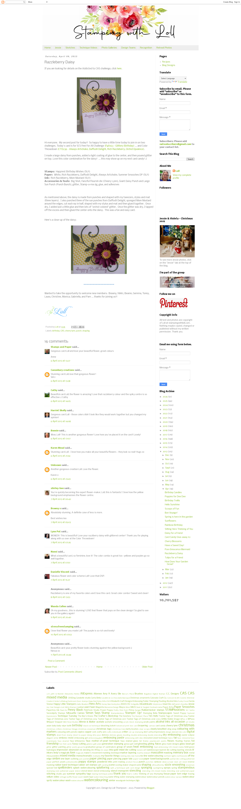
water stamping (127, 777)
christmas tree (118, 729)
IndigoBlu (135, 704)
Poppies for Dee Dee (175, 496)
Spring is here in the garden (179, 517)
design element (172, 732)
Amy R (106, 694)
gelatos (89, 744)
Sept (168, 468)
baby (54, 726)
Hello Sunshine (172, 504)
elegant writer (52, 738)
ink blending (85, 750)
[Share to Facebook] (80, 327)
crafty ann (101, 732)
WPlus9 (191, 719)
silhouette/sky (158, 765)
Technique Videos (88, 48)
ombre (56, 758)
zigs (137, 780)
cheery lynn (70, 331)
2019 (165, 426)
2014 (165, 447)
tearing (95, 774)
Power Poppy (106, 710)
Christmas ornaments (140, 698)
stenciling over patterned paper (180, 771)
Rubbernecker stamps (153, 710)
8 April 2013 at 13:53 (60, 597)
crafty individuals (114, 732)
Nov (167, 459)
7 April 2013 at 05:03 (61, 522)
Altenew (98, 694)
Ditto (104, 701)
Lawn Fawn (89, 707)
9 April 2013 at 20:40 (61, 617)
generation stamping (112, 744)
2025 (165, 401)
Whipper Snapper (55, 722)
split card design (133, 768)
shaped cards (135, 765)
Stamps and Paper (61, 347)
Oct (167, 464)
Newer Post (51, 667)
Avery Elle (116, 694)
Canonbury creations (62, 370)
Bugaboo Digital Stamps (154, 694)
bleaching (105, 726)
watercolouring (96, 780)
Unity (164, 719)
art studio (190, 722)
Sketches (70, 48)
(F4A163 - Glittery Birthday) (119, 146)
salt (99, 765)
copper (88, 732)
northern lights (170, 756)
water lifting (113, 777)
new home (135, 756)
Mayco (122, 707)
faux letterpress (77, 741)
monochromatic (84, 756)
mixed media (67, 755)
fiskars (170, 741)
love (72, 752)
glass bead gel (187, 744)
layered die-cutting (167, 750)
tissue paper (170, 774)
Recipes (166, 62)
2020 (165, 422)
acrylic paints (149, 722)
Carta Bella (96, 698)
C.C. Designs (172, 694)
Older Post (147, 667)
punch (79, 331)
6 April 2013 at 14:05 (61, 401)
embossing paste (113, 737)
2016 (165, 439)
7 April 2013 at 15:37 (60, 580)
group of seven (124, 747)
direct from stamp (64, 735)
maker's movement (93, 753)
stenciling (135, 770)
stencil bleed (87, 771)
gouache (81, 747)
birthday (56, 331)
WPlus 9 (183, 719)
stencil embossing (101, 771)
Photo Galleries (109, 48)
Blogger (151, 788)
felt (140, 741)
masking (168, 753)
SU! (187, 710)
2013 (165, 451)
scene (112, 765)
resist (184, 762)
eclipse (191, 735)
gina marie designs (170, 744)
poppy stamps (87, 761)
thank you (120, 773)
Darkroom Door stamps (78, 701)
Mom (128, 707)
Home (48, 48)
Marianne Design (111, 707)
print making (119, 762)
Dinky (99, 701)
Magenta (100, 707)
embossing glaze (95, 738)
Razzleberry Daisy (174, 553)
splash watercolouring (84, 768)
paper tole (127, 759)
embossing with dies (134, 738)
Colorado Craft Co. (158, 698)
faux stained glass (129, 741)
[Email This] (72, 327)
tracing (191, 774)
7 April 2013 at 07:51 (60, 563)
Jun (167, 480)
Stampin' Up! (133, 713)
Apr (167, 489)
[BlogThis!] (75, 327)
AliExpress (86, 693)
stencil (77, 771)
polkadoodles (72, 762)
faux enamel (63, 741)
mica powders (53, 756)
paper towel (138, 759)
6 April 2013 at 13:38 (60, 381)
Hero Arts (95, 704)
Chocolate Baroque (121, 698)
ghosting (142, 744)
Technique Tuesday (67, 716)
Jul (166, 476)
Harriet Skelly (58, 410)
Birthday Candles (173, 492)
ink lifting (95, 750)
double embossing (139, 735)
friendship (53, 743)
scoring (118, 765)
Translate (182, 82)
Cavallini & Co (107, 698)
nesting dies (125, 756)
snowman (190, 765)
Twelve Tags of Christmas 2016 (83, 719)
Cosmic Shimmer (187, 698)
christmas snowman (87, 729)
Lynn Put (56, 531)
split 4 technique (117, 768)
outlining (75, 759)
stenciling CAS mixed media (154, 771)
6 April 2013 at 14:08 (61, 421)
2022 (165, 413)
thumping (158, 774)
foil (192, 741)
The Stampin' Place (140, 716)
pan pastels (84, 759)
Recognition (146, 48)
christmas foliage (69, 729)
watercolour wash (62, 780)
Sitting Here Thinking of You (179, 529)
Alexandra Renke (72, 694)
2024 (165, 405)
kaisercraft (141, 750)
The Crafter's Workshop (106, 716)
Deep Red (93, 701)
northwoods (182, 756)
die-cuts (182, 732)
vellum (50, 777)
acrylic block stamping (133, 722)
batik (69, 726)
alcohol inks (163, 721)
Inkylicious (157, 704)
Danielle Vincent (60, 572)
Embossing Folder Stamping (145, 701)
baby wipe (61, 726)
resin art (177, 762)
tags (89, 774)
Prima (131, 710)
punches (149, 762)
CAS (62, 331)
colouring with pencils (67, 732)
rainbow (157, 762)
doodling (126, 735)
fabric (170, 738)
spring (174, 768)
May (167, 485)
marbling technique (111, 753)
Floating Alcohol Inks (168, 701)
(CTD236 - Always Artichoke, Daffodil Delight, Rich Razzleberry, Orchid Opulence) (101, 149)
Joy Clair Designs (54, 707)
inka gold (113, 750)
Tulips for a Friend (174, 558)
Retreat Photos (164, 48)
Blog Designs (168, 65)
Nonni (54, 552)
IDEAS (124, 704)
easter (184, 735)
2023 (165, 409)
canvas (152, 726)
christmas (186, 725)
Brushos (139, 694)
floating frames (182, 741)
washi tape (88, 777)
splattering (102, 767)
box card (134, 726)
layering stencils (184, 750)
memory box (180, 752)
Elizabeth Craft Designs (121, 701)
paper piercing (114, 759)
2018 (165, 430)
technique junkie (106, 774)
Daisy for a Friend (174, 533)
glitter (49, 747)
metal (191, 753)
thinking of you (146, 774)
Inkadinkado (146, 704)
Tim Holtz (153, 716)
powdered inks (104, 762)
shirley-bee (57, 488)
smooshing (178, 764)
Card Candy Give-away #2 (177, 537)
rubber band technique (66, 765)
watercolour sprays (173, 777)
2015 (165, 443)
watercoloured (77, 781)
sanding (105, 765)
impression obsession (68, 750)
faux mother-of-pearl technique (102, 741)
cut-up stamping (136, 732)
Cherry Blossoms (173, 541)
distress (105, 735)
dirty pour (96, 735)
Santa (191, 710)
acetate (100, 722)
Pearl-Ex (63, 710)
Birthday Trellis (172, 500)
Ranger (138, 710)
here (119, 68)
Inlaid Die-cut (169, 704)
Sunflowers (170, 521)
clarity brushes (131, 729)
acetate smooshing (114, 722)
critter (125, 732)
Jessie (58, 48)
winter (112, 780)
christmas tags (103, 729)
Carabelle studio (83, 698)
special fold (52, 768)
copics (81, 732)
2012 (165, 583)
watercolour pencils (156, 777)
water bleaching (101, 777)
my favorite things (110, 756)
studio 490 (61, 774)
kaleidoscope (153, 750)
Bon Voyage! (171, 513)
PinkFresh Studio (91, 710)
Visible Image (173, 719)
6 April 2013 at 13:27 (60, 361)
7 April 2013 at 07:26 (61, 542)
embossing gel (81, 738)
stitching (51, 774)
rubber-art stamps (87, 765)
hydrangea (51, 750)
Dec (167, 455)
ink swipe (104, 750)
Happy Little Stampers (65, 704)
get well (134, 744)
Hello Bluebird (83, 704)
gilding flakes (154, 744)
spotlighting (158, 768)
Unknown (56, 465)
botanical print (122, 726)
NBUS (133, 707)
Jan (167, 578)
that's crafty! (132, 774)
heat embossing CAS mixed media (169, 747)
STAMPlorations (175, 710)
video (56, 777)
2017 (165, 435)
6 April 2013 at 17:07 (60, 438)
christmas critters (54, 729)
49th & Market (57, 694)
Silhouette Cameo (75, 713)
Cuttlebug (63, 701)
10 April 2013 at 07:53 (61, 634)
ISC (128, 704)
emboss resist (66, 738)
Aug (167, 472)
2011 (165, 587)
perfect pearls (58, 762)
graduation (91, 747)
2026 (165, 397)
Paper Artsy (168, 707)
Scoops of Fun (172, 509)
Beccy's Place (128, 694)
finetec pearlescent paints (154, 741)
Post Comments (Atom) (70, 672)
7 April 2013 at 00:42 (61, 499)
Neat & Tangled (142, 707)
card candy (161, 726)
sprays (167, 768)
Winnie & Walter (87, 722)
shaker (125, 765)
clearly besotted (158, 729)
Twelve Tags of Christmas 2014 (173, 716)
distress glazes (115, 735)
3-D (48, 694)
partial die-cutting (177, 759)
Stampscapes (165, 713)
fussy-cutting (79, 744)
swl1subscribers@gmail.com (175, 144)
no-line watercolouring (151, 756)
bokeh (113, 726)
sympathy (81, 774)
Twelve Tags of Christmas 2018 (141, 719)
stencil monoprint (120, 771)
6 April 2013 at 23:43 (61, 479)
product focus (132, 762)
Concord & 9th (173, 698)
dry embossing (172, 735)
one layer (65, 759)
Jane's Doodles (181, 704)
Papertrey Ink (53, 710)
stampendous (186, 767)
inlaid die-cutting (127, 750)
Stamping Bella (150, 713)
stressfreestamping (62, 627)
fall (175, 738)
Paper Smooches (184, 707)
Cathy (54, 390)
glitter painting (59, 747)
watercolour (140, 777)
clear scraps (144, 729)
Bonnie (55, 431)
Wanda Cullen (58, 606)
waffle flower (72, 777)
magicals (79, 753)
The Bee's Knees (85, 716)
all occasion (178, 721)
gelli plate (97, 744)
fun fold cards (66, 744)
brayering (143, 726)
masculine (157, 752)
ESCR (109, 701)
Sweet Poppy (179, 713)
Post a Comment (56, 661)
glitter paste (72, 747)
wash (80, 777)
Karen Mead (57, 448)
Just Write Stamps (68, 707)
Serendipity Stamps (56, 713)
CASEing (72, 698)
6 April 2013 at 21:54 (60, 456)
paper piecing (98, 758)
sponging (146, 767)
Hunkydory (115, 704)
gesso (127, 744)
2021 (165, 418)
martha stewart (143, 753)
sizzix (168, 764)
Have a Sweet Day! (174, 545)
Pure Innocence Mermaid (177, 549)
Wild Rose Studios (70, 722)
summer (71, 774)
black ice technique (91, 726)
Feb (167, 574)
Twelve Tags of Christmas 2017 (112, 719)
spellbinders (65, 767)
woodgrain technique (125, 781)
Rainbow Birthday (174, 525)
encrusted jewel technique (156, 738)
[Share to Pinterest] (83, 327)
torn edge (182, 774)
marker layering (128, 753)
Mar (167, 569)
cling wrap (172, 729)
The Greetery (125, 716)
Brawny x (56, 508)
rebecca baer (167, 762)
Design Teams (128, 48)
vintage (63, 777)
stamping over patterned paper (60, 771)
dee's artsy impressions (154, 732)
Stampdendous (117, 713)
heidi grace (189, 747)
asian (49, 726)
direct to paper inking (82, 735)
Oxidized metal (156, 707)
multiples (97, 756)
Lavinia (80, 707)
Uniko (158, 719)
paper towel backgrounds (156, 759)
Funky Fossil (183, 701)
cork (94, 732)
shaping (86, 331)
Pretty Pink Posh (121, 710)
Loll (178, 171)
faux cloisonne (183, 738)
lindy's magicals (62, 753)
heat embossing (143, 747)
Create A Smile (53, 701)
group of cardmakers (106, 747)
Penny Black (75, 710)
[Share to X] (77, 327)
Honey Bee (106, 704)
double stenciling (155, 735)
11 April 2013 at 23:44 (61, 655)
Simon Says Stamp (98, 713)
